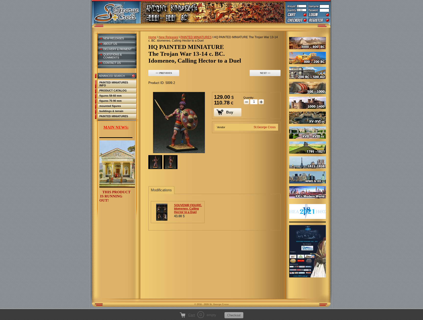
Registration (319, 20)
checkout (296, 20)
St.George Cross (265, 127)
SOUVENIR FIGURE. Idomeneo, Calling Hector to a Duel (188, 209)
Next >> (265, 73)
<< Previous (164, 73)
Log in (319, 14)
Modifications (161, 190)
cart (296, 14)
